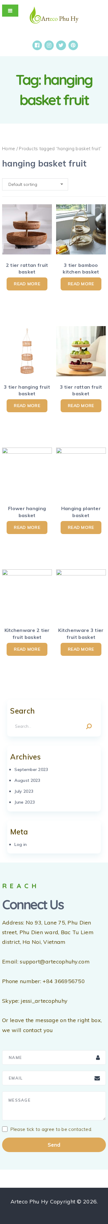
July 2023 (23, 791)
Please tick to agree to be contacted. (51, 1129)
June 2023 (24, 802)
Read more (27, 284)
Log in (20, 844)
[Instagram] (49, 45)
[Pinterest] (73, 45)
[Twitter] (61, 45)
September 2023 (31, 769)
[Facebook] (37, 45)
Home (8, 148)
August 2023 (27, 780)
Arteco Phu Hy (29, 1201)
